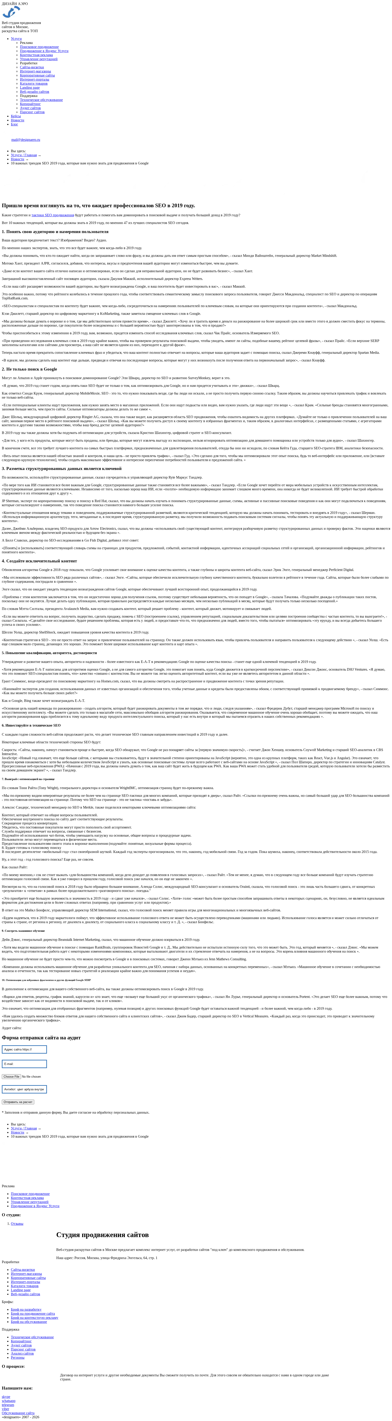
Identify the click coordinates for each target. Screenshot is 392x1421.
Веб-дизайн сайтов (34, 92)
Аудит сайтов (30, 108)
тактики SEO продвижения (53, 215)
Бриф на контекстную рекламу (34, 1318)
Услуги (16, 39)
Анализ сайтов (22, 1353)
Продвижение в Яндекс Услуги (44, 51)
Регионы (17, 1357)
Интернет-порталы (34, 79)
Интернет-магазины (35, 71)
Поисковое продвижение (39, 47)
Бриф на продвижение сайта (33, 1313)
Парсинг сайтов (32, 112)
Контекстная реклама (36, 55)
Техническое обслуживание (41, 100)
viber (5, 1409)
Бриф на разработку (26, 1309)
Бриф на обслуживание (29, 1322)
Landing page (30, 87)
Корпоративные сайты (37, 75)
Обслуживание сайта (18, 1413)
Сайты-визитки (32, 67)
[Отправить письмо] (6, 143)
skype (6, 1397)
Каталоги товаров (34, 83)
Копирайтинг (30, 104)
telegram (8, 1405)
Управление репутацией (39, 59)
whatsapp (8, 1401)
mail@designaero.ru (25, 140)
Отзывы (17, 1224)
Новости (17, 120)
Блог (14, 124)
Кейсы (16, 116)
